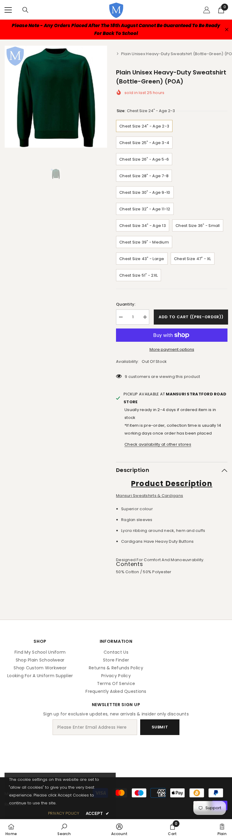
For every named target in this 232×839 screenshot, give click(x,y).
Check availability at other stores (157, 444)
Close (226, 29)
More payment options (172, 349)
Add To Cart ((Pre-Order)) (191, 317)
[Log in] (206, 10)
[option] (55, 97)
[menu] (8, 10)
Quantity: (125, 304)
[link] (64, 829)
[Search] (25, 10)
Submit (160, 727)
